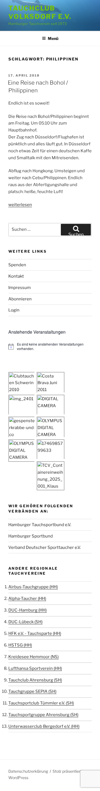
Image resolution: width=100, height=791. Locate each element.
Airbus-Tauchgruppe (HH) (33, 586)
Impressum (19, 287)
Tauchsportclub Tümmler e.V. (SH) (41, 703)
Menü (53, 38)
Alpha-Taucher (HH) (27, 598)
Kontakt (16, 276)
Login (13, 310)
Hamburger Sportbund (30, 536)
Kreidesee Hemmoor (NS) (33, 656)
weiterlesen (20, 204)
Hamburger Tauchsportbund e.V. (39, 524)
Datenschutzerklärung (28, 771)
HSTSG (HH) (20, 645)
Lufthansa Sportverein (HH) (35, 668)
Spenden (17, 264)
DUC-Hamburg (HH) (27, 610)
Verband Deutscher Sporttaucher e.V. (44, 547)
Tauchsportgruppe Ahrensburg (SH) (43, 714)
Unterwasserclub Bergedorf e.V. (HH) (43, 726)
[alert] (50, 346)
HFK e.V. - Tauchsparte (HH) (34, 633)
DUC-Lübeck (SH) (25, 621)
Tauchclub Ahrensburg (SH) (35, 680)
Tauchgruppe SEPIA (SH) (32, 691)
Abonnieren (20, 298)
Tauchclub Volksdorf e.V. (39, 12)
